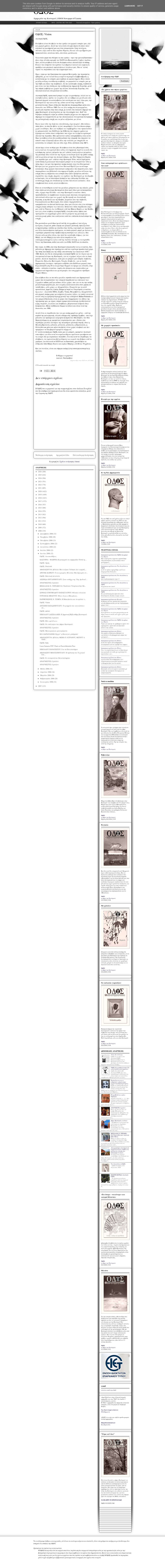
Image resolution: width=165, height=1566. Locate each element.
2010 (40, 524)
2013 (40, 514)
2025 (40, 475)
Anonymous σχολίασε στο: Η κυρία (111, 599)
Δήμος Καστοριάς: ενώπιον (119, 1120)
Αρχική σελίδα (62, 455)
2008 (40, 531)
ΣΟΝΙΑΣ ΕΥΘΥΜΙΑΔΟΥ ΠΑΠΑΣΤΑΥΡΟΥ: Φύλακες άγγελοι (63, 592)
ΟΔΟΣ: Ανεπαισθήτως (48, 556)
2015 (40, 508)
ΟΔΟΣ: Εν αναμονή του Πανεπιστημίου (55, 658)
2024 (40, 478)
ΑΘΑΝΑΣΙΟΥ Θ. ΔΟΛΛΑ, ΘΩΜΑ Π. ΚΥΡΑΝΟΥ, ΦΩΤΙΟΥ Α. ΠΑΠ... (62, 638)
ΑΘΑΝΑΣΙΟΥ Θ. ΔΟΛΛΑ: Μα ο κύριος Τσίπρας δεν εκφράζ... (63, 569)
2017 (40, 501)
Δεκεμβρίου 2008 (46, 534)
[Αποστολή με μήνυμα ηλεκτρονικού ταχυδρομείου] (45, 371)
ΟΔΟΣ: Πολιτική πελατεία (50, 576)
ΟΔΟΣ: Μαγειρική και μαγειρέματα (53, 631)
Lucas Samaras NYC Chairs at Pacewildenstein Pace (57, 646)
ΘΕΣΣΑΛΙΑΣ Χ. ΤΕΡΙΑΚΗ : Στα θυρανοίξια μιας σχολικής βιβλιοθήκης (120, 1135)
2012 (40, 517)
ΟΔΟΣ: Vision (45, 602)
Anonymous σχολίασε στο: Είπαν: (111, 631)
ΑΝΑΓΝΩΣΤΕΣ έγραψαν (49, 583)
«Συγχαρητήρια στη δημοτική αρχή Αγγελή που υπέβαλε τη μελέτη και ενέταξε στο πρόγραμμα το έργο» (120, 1150)
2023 (40, 481)
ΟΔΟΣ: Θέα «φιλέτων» (48, 621)
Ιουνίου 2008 (45, 553)
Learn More (130, 6)
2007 (40, 686)
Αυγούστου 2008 (46, 547)
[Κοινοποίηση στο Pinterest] (54, 371)
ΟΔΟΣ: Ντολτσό (46, 566)
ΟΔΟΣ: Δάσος (45, 611)
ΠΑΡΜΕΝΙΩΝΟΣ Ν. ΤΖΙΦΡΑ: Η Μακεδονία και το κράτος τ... (63, 599)
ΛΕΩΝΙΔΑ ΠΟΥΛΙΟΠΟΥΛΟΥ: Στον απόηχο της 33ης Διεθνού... (63, 579)
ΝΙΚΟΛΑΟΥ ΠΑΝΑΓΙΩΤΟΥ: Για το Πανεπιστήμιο (59, 649)
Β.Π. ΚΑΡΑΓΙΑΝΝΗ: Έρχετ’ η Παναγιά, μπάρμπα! (59, 634)
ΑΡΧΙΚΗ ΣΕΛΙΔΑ (41, 23)
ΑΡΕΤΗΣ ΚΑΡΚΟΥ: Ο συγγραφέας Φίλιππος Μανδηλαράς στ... (64, 573)
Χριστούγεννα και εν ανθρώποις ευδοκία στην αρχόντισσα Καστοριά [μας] (119, 1081)
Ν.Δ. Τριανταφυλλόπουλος (109, 1410)
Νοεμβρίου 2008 (46, 537)
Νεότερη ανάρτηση (44, 455)
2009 (40, 527)
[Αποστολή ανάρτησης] (40, 370)
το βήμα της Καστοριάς (108, 155)
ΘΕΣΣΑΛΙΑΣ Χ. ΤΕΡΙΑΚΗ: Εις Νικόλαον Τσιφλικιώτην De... (63, 586)
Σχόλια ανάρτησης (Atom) (70, 461)
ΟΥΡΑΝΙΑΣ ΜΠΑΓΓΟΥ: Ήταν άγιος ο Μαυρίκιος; (58, 596)
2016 (40, 504)
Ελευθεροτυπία (105, 1425)
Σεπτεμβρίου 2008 (47, 543)
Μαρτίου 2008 (45, 675)
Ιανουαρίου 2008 (47, 682)
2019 (40, 494)
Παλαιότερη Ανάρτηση (83, 455)
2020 (40, 491)
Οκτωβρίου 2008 (46, 540)
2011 (40, 521)
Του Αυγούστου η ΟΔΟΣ (118, 1164)
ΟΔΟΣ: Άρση (44, 563)
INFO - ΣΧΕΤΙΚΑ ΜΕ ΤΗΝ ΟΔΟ (62, 23)
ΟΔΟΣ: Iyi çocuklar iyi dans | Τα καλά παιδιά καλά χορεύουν (120, 1068)
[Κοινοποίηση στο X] (50, 371)
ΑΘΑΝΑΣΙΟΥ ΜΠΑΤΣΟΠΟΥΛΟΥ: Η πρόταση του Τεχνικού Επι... (62, 654)
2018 (40, 498)
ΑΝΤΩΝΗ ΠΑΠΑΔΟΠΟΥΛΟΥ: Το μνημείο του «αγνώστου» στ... (62, 607)
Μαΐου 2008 (45, 669)
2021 (40, 488)
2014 (40, 511)
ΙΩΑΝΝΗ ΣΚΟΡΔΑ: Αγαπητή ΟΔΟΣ (119, 1175)
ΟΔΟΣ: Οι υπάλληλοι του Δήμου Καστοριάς (56, 624)
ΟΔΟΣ (103, 154)
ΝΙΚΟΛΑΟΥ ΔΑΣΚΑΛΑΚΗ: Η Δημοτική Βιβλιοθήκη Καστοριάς (63, 614)
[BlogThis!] (47, 371)
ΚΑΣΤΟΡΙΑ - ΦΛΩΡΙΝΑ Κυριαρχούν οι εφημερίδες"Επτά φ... (63, 559)
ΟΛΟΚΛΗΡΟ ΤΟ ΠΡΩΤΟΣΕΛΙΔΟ (111, 1500)
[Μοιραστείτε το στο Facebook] (52, 371)
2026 (40, 471)
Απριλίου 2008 (46, 672)
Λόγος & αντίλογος (117, 1055)
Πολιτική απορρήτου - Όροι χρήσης (88, 23)
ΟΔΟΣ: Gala (44, 643)
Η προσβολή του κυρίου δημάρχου (118, 1095)
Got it (140, 6)
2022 (40, 485)
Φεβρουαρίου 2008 (47, 678)
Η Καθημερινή (105, 1412)
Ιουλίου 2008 (45, 550)
